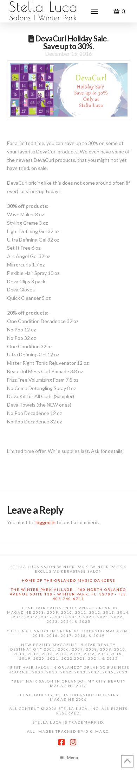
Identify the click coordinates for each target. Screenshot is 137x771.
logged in (45, 522)
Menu (72, 757)
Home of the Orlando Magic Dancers (68, 580)
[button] (94, 11)
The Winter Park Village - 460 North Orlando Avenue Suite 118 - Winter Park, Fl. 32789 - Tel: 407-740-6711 (69, 594)
